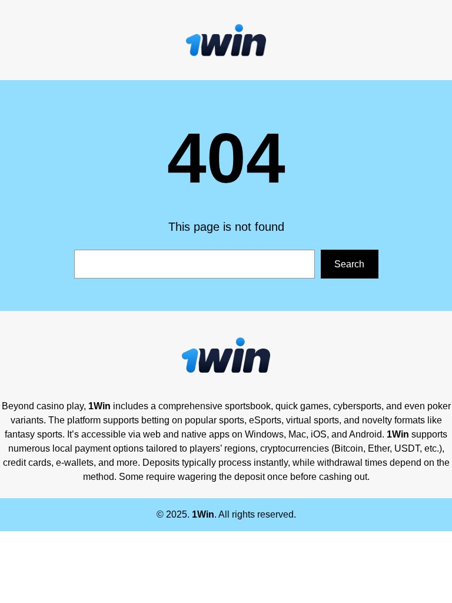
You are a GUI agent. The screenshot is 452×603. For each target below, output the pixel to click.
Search (349, 264)
